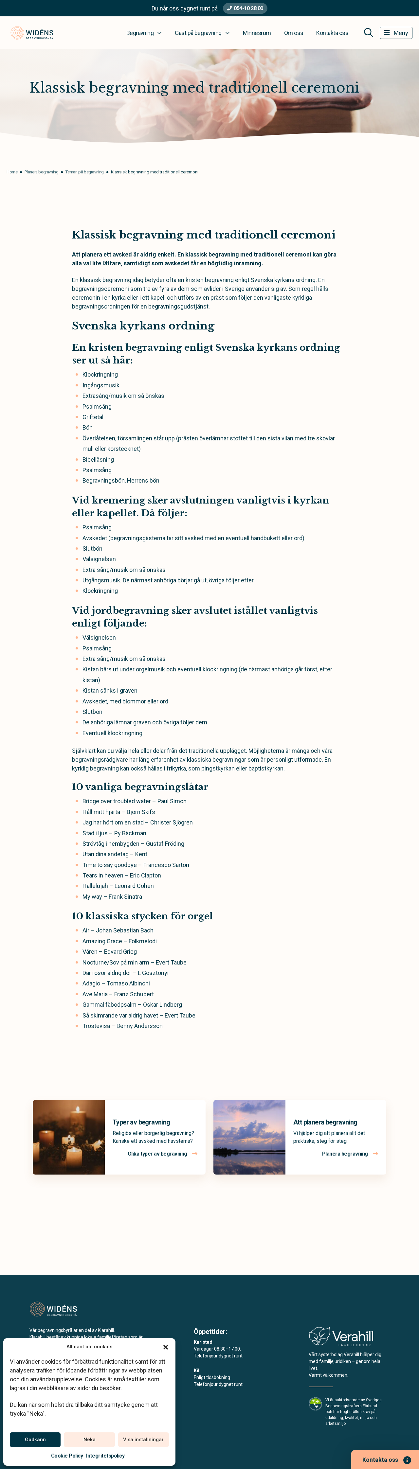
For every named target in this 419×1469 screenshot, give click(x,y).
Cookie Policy (67, 1456)
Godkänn (35, 1439)
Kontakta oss (332, 32)
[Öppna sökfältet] (368, 33)
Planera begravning (345, 1154)
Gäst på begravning (198, 32)
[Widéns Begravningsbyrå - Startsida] (64, 1309)
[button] (165, 1346)
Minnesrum (257, 32)
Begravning (140, 32)
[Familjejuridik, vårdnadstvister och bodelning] (341, 1339)
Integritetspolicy (105, 1456)
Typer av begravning (141, 1122)
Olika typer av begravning (158, 1154)
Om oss (293, 32)
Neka (89, 1439)
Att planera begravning (325, 1122)
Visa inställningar (143, 1439)
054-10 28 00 (248, 8)
